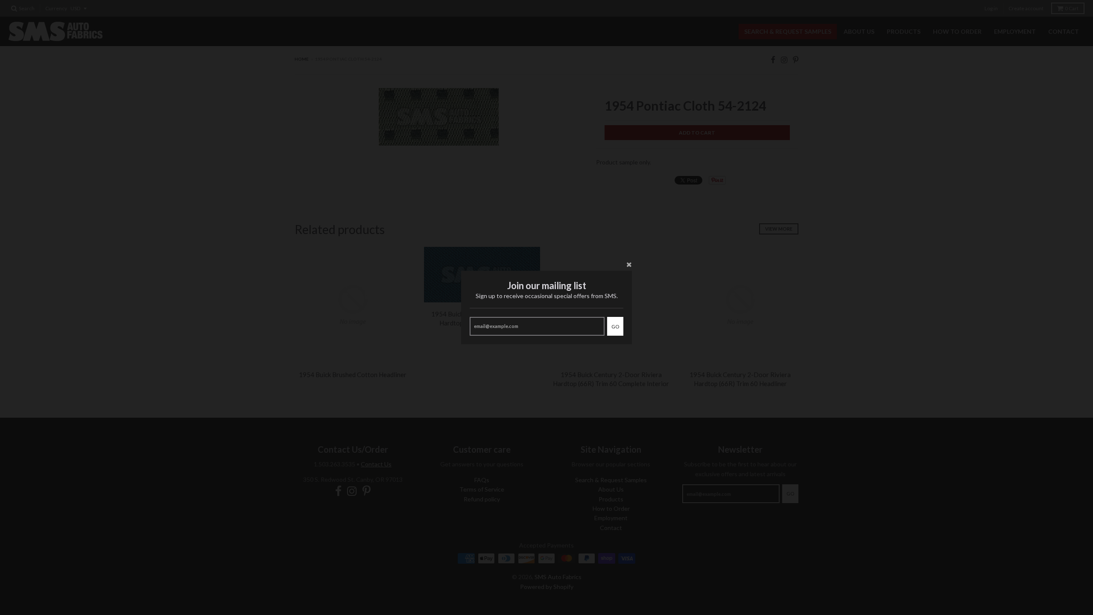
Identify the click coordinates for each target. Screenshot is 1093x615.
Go (615, 326)
